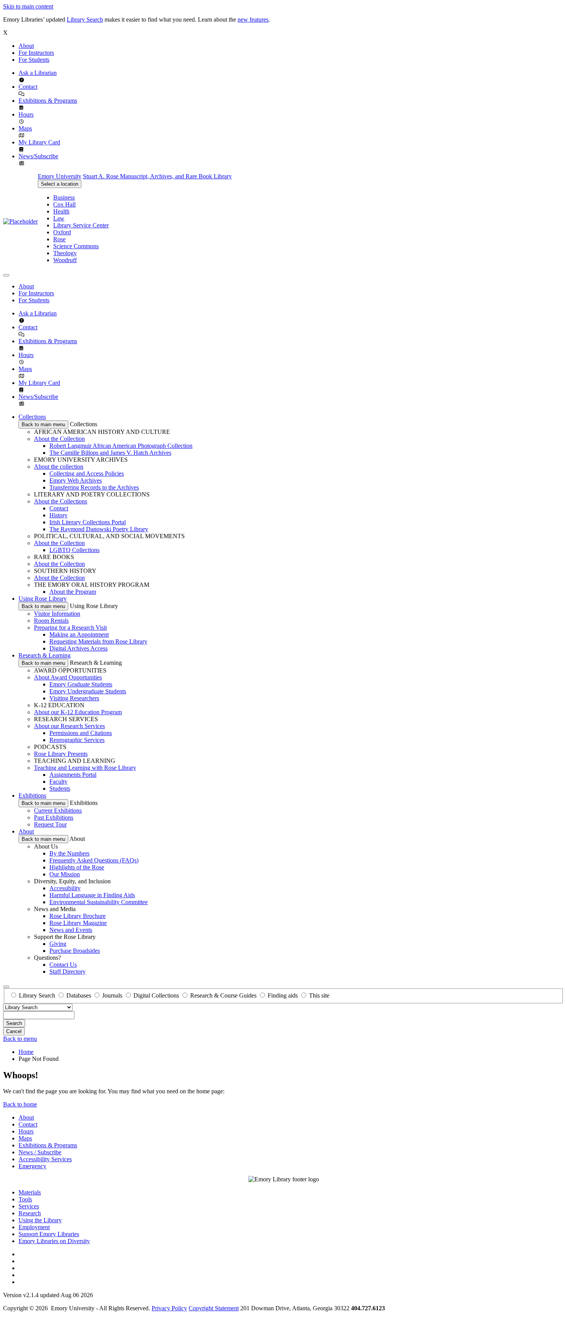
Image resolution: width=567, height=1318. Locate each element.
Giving (57, 943)
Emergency (32, 1166)
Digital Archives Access (78, 648)
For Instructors (36, 52)
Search (14, 1023)
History (58, 515)
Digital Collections (156, 995)
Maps (25, 128)
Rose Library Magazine (78, 923)
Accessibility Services (45, 1159)
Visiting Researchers (74, 698)
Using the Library (40, 1220)
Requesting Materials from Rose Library (98, 641)
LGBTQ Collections (74, 550)
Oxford (62, 232)
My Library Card (39, 142)
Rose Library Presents (61, 753)
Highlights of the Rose (76, 867)
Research (30, 1213)
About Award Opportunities (68, 677)
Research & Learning (45, 655)
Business (64, 197)
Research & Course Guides (223, 995)
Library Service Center (81, 225)
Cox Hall (64, 204)
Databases (78, 995)
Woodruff (65, 260)
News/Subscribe (38, 156)
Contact (28, 86)
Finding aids (283, 995)
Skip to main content (28, 6)
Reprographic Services (77, 740)
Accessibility (65, 888)
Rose (59, 239)
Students (59, 788)
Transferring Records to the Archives (94, 487)
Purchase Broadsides (74, 950)
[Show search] (6, 987)
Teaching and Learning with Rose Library (85, 767)
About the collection (58, 466)
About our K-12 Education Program (78, 712)
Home (26, 1052)
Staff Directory (67, 971)
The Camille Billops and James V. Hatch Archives (110, 452)
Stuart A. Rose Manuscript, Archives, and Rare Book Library (157, 176)
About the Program (72, 591)
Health (61, 211)
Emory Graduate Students (80, 684)
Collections (32, 416)
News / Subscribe (40, 1152)
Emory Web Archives (75, 480)
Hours (26, 114)
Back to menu (20, 1038)
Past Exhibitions (53, 817)
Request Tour (50, 824)
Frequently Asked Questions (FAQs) (93, 860)
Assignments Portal (72, 774)
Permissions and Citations (80, 733)
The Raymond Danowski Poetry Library (98, 529)
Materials (30, 1192)
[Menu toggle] (6, 275)
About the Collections (60, 501)
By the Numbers (69, 853)
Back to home (20, 1104)
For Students (34, 59)
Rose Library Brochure (77, 916)
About (26, 45)
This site (319, 995)
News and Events (70, 930)
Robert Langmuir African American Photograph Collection (120, 445)
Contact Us (63, 964)
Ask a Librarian (38, 72)
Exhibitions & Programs (48, 100)
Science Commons (76, 246)
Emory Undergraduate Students (87, 691)
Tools (25, 1199)
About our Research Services (69, 726)
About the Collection (59, 438)
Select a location (59, 184)
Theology (65, 253)
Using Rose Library (43, 598)
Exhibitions (32, 795)
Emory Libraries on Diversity (54, 1241)
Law (58, 218)
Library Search (85, 19)
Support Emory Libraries (49, 1234)
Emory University (59, 176)
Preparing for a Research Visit (70, 627)
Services (29, 1206)
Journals (112, 995)
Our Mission (64, 874)
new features (253, 19)
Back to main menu (43, 424)
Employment (34, 1227)
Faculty (58, 781)
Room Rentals (51, 620)
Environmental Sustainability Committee (98, 902)
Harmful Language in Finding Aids (92, 895)
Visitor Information (57, 613)
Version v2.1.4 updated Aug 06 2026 (48, 1295)
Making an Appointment (79, 634)
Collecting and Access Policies (86, 473)
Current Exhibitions (58, 810)
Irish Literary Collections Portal (87, 522)
